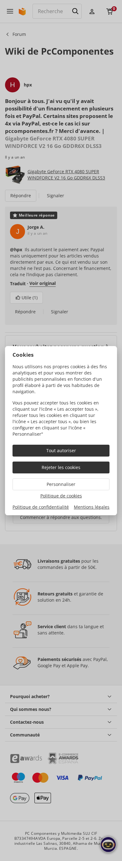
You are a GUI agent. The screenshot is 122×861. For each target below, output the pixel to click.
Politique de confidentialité (41, 507)
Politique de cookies (61, 496)
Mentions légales (91, 507)
